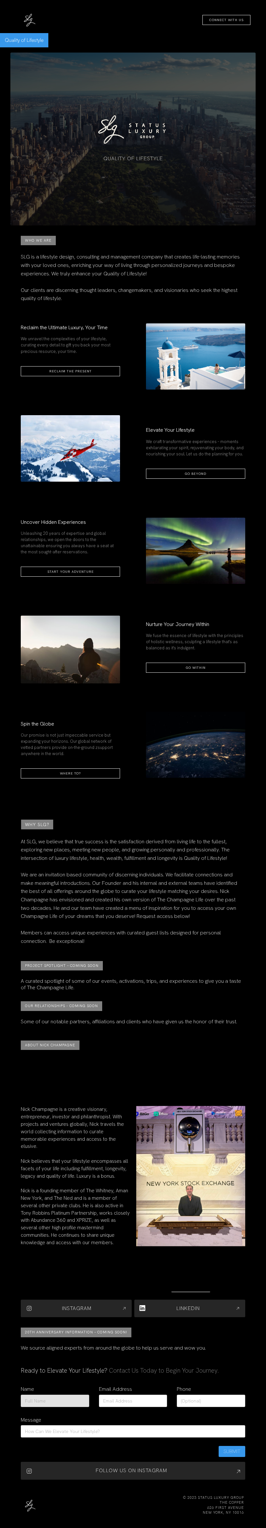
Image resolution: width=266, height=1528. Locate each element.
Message (31, 1419)
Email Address (115, 1389)
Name (27, 1389)
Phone (184, 1389)
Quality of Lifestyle (24, 40)
